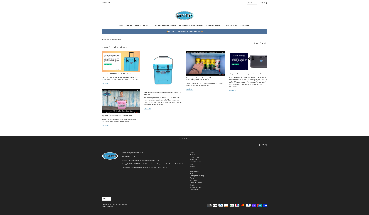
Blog (191, 173)
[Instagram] (266, 145)
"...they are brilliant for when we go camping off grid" (245, 74)
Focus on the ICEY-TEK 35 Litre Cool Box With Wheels (118, 74)
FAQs (191, 164)
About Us (193, 169)
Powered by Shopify (107, 206)
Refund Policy (194, 159)
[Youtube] (263, 145)
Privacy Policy (194, 157)
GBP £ (250, 3)
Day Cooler (193, 180)
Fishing (192, 178)
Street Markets (194, 190)
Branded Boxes (194, 171)
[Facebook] (260, 145)
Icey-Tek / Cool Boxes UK (120, 204)
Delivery (192, 166)
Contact (192, 155)
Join (108, 3)
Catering (192, 185)
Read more (105, 83)
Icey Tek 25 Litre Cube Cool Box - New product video (117, 116)
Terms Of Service (195, 162)
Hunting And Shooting (197, 176)
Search (192, 152)
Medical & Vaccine (196, 183)
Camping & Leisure (196, 187)
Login (104, 3)
